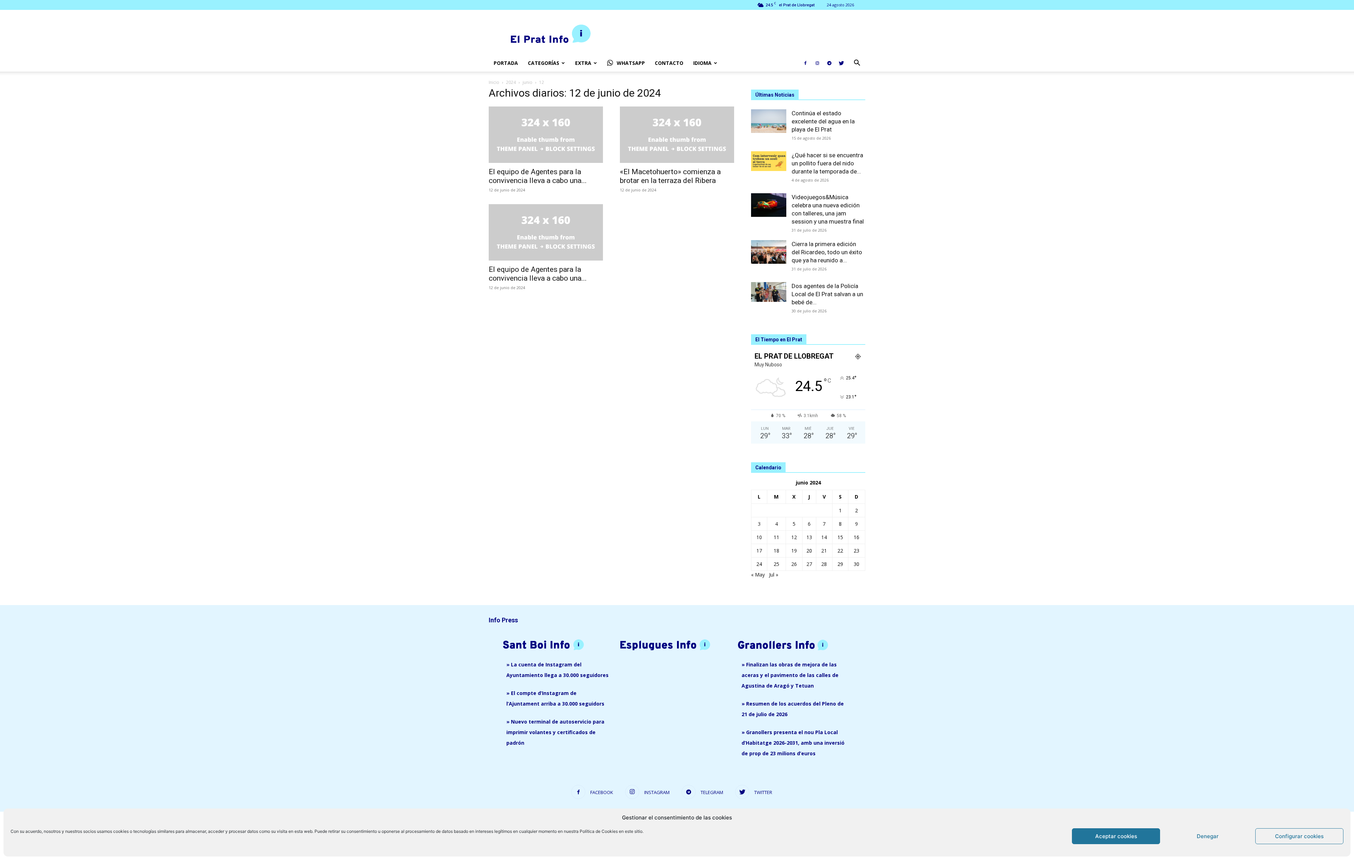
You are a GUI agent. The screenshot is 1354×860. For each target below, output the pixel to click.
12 (794, 537)
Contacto (669, 63)
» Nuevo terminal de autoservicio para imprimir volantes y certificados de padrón (555, 732)
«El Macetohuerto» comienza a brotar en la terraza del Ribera (670, 176)
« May (758, 574)
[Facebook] (805, 63)
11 (776, 537)
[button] (856, 63)
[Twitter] (841, 63)
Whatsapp (631, 63)
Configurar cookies (1299, 836)
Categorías (543, 63)
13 (809, 537)
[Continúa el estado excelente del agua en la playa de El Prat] (768, 121)
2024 (511, 82)
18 (776, 550)
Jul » (773, 574)
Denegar (1208, 836)
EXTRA (583, 63)
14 (824, 537)
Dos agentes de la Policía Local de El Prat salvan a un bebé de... (827, 294)
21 (824, 550)
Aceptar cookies (1116, 836)
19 (794, 550)
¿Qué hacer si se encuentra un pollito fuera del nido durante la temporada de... (827, 163)
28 (824, 564)
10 (759, 537)
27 (809, 564)
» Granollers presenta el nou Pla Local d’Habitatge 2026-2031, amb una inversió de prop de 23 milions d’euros (793, 743)
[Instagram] (817, 63)
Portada (506, 63)
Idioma (702, 63)
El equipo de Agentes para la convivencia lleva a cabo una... (538, 176)
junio (527, 82)
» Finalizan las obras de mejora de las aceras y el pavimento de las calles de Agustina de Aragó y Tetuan (790, 675)
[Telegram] (829, 63)
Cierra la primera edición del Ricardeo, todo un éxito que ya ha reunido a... (827, 252)
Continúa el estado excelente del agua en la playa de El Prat (823, 121)
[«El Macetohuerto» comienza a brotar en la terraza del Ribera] (677, 134)
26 (794, 564)
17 (759, 550)
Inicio (494, 82)
